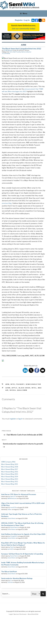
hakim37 (13, 496)
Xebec (10, 509)
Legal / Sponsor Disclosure (18, 614)
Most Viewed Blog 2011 (9, 484)
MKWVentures (12, 498)
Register (19, 20)
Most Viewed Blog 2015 (9, 474)
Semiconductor (26, 52)
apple (15, 388)
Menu (25, 13)
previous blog (6, 203)
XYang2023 (13, 536)
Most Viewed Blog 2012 (9, 481)
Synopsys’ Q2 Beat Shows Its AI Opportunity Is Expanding (22, 554)
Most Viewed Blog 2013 (9, 479)
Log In (27, 20)
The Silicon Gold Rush (9, 572)
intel (34, 388)
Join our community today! (23, 29)
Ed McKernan (8, 50)
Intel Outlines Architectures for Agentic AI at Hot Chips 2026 (23, 534)
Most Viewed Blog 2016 (9, 472)
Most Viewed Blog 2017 (9, 469)
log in (20, 419)
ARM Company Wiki (8, 462)
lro (11, 580)
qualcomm (22, 390)
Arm (11, 52)
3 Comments (6, 53)
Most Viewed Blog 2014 (9, 477)
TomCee (10, 582)
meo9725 (13, 507)
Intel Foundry (17, 52)
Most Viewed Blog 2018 (9, 467)
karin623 (10, 549)
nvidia (13, 390)
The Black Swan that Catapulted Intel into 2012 (21, 49)
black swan (24, 388)
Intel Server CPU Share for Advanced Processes (18, 494)
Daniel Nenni (12, 518)
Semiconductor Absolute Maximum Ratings (16, 578)
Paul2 (12, 547)
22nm (7, 388)
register (13, 419)
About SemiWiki (33, 614)
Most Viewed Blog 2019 (9, 464)
